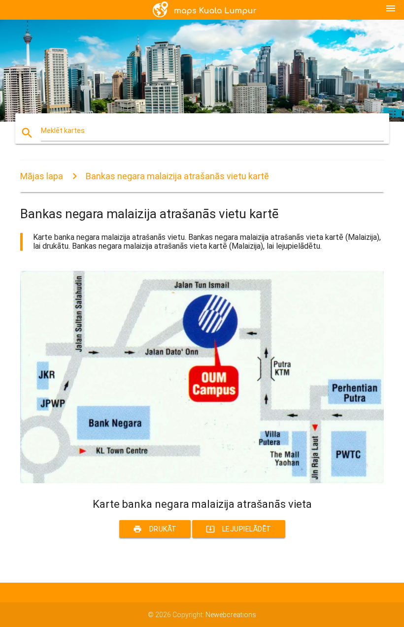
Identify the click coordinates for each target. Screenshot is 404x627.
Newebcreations (230, 615)
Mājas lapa (41, 176)
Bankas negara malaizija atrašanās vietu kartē (177, 176)
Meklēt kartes (63, 130)
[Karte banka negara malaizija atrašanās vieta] (202, 481)
